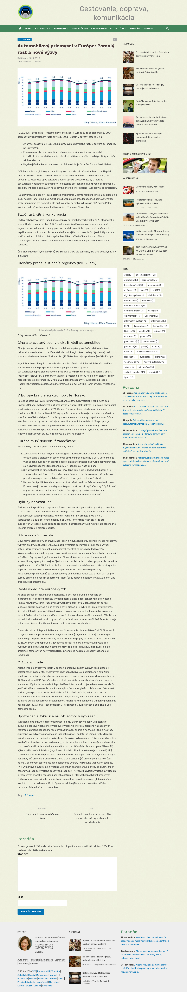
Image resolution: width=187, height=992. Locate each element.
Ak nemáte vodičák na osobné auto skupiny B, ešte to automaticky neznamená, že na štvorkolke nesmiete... (145, 396)
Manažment (42, 975)
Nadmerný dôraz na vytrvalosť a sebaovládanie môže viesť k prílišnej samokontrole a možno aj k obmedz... (145, 941)
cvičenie (130, 290)
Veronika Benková (100, 949)
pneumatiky (131, 341)
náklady (159, 331)
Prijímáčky (54, 975)
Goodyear (151, 316)
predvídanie (150, 341)
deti (156, 290)
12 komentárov (152, 191)
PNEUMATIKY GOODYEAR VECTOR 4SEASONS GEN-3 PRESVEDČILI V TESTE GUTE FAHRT (151, 251)
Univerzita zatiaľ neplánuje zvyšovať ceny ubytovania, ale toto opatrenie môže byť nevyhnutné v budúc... (144, 448)
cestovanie (155, 285)
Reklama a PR (43, 971)
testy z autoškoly (154, 362)
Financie (33, 978)
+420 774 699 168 (44, 948)
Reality (31, 975)
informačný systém (135, 321)
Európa (30, 795)
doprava (147, 300)
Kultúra (21, 986)
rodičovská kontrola (147, 352)
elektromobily (132, 316)
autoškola (131, 280)
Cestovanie (98, 28)
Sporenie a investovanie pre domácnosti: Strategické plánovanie (149, 137)
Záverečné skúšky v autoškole (150, 187)
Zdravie (53, 978)
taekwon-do (132, 362)
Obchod (37, 986)
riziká (128, 352)
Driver (23, 58)
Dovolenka (47, 986)
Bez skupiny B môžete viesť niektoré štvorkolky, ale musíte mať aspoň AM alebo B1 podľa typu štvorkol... (145, 410)
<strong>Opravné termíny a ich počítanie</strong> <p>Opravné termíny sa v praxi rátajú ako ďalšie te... (145, 434)
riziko (156, 346)
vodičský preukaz (134, 372)
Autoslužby (117, 28)
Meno (20, 897)
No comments (110, 965)
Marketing (54, 982)
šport (129, 377)
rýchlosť (145, 357)
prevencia (130, 346)
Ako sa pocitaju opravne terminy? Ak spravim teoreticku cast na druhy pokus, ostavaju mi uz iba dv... (144, 955)
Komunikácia (79, 28)
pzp (144, 346)
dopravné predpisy (134, 305)
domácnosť (131, 300)
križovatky (160, 326)
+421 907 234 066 (44, 945)
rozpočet (130, 357)
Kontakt (148, 28)
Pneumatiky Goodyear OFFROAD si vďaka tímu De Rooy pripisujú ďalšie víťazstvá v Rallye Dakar (152, 217)
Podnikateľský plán (26, 982)
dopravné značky (134, 311)
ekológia (153, 311)
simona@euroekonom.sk (46, 941)
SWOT (61, 978)
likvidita (129, 331)
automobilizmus (146, 275)
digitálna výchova (134, 295)
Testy (28, 28)
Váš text (23, 854)
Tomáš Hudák (98, 965)
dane (144, 290)
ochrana (130, 336)
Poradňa (135, 28)
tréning (129, 367)
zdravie (154, 372)
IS (127, 326)
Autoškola (22, 975)
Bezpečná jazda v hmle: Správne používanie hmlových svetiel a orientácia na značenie (151, 121)
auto (128, 275)
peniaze (145, 336)
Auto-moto (41, 28)
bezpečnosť (149, 280)
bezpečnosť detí (134, 285)
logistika (144, 331)
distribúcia (155, 295)
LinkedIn (39, 952)
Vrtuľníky (55, 971)
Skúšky (29, 986)
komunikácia (141, 326)
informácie (158, 321)
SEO (34, 971)
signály (160, 357)
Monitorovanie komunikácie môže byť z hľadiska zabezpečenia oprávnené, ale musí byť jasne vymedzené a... (146, 461)
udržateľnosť (146, 367)
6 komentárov (152, 208)
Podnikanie (59, 28)
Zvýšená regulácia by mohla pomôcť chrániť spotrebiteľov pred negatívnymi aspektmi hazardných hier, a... (144, 968)
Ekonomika (43, 978)
